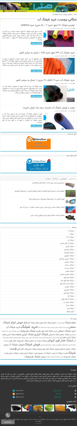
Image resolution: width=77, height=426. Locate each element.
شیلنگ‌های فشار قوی (45, 345)
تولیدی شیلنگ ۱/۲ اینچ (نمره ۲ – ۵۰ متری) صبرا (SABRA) (48, 25)
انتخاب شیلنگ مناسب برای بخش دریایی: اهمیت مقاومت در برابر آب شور (42, 207)
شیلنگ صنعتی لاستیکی (67, 274)
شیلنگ (71, 28)
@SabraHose (20, 394)
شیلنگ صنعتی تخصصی (19, 338)
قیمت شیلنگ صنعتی (15, 353)
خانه (75, 14)
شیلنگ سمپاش (69, 262)
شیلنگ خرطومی (69, 256)
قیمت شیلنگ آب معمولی (46, 353)
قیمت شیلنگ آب (61, 353)
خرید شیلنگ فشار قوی (49, 331)
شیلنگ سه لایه (69, 265)
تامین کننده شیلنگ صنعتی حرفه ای (59, 327)
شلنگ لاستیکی (54, 334)
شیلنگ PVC (70, 237)
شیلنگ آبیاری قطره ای (68, 337)
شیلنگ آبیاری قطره (9, 334)
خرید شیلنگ (29, 326)
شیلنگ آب (66, 28)
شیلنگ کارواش (69, 287)
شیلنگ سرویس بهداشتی (66, 259)
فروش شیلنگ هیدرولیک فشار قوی (29, 349)
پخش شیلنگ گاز (50, 357)
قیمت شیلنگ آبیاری (30, 353)
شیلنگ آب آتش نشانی (67, 243)
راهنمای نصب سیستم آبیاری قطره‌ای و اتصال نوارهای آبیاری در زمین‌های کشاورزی (40, 191)
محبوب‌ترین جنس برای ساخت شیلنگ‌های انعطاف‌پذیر (48, 183)
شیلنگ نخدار (70, 305)
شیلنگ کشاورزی (69, 290)
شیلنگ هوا (70, 308)
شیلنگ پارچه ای (69, 249)
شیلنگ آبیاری (70, 246)
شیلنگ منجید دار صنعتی (38, 341)
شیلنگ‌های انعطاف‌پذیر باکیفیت (59, 345)
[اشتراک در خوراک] (1, 19)
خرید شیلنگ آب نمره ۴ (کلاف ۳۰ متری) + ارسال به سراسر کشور (45, 80)
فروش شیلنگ (32, 344)
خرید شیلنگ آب (13, 327)
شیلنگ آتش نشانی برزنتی (31, 338)
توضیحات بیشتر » (36, 43)
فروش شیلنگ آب (16, 344)
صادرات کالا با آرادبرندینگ (38, 423)
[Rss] (40, 417)
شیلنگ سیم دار (69, 268)
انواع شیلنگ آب (60, 323)
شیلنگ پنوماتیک (69, 253)
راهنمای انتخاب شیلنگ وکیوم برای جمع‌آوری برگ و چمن (47, 215)
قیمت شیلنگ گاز (58, 357)
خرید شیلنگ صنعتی (67, 331)
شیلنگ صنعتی (69, 271)
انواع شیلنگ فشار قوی (48, 323)
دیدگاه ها (55, 179)
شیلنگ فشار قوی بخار (67, 280)
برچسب (48, 179)
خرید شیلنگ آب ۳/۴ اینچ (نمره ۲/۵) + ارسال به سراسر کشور (47, 52)
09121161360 (19, 390)
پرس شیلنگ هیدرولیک (34, 356)
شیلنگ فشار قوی (69, 277)
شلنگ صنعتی (64, 334)
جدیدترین (72, 179)
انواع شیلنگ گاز (33, 323)
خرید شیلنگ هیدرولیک (30, 331)
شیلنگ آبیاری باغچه (25, 334)
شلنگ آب (70, 56)
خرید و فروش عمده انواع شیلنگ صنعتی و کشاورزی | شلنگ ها (21, 420)
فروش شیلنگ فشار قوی (50, 349)
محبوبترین (63, 179)
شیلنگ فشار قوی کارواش (60, 340)
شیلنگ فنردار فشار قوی (67, 284)
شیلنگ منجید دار (68, 302)
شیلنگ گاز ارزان (72, 345)
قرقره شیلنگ (70, 311)
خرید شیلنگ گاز (15, 331)
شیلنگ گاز (71, 296)
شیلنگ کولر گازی (69, 293)
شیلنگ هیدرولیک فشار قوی (19, 341)
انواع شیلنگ (70, 322)
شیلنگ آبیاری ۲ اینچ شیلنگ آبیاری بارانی (49, 338)
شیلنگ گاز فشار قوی (68, 299)
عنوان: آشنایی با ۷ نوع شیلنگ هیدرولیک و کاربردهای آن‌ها (47, 199)
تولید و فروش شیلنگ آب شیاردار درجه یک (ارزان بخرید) (49, 107)
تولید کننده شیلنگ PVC (44, 327)
